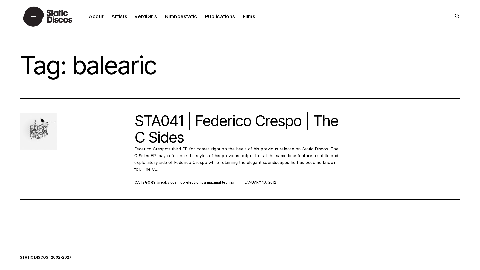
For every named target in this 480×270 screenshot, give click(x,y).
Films (249, 17)
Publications (220, 17)
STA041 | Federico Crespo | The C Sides (236, 129)
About (96, 17)
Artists (120, 17)
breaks (163, 182)
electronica (196, 182)
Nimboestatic (181, 17)
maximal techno (220, 182)
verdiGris (146, 17)
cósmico (177, 182)
